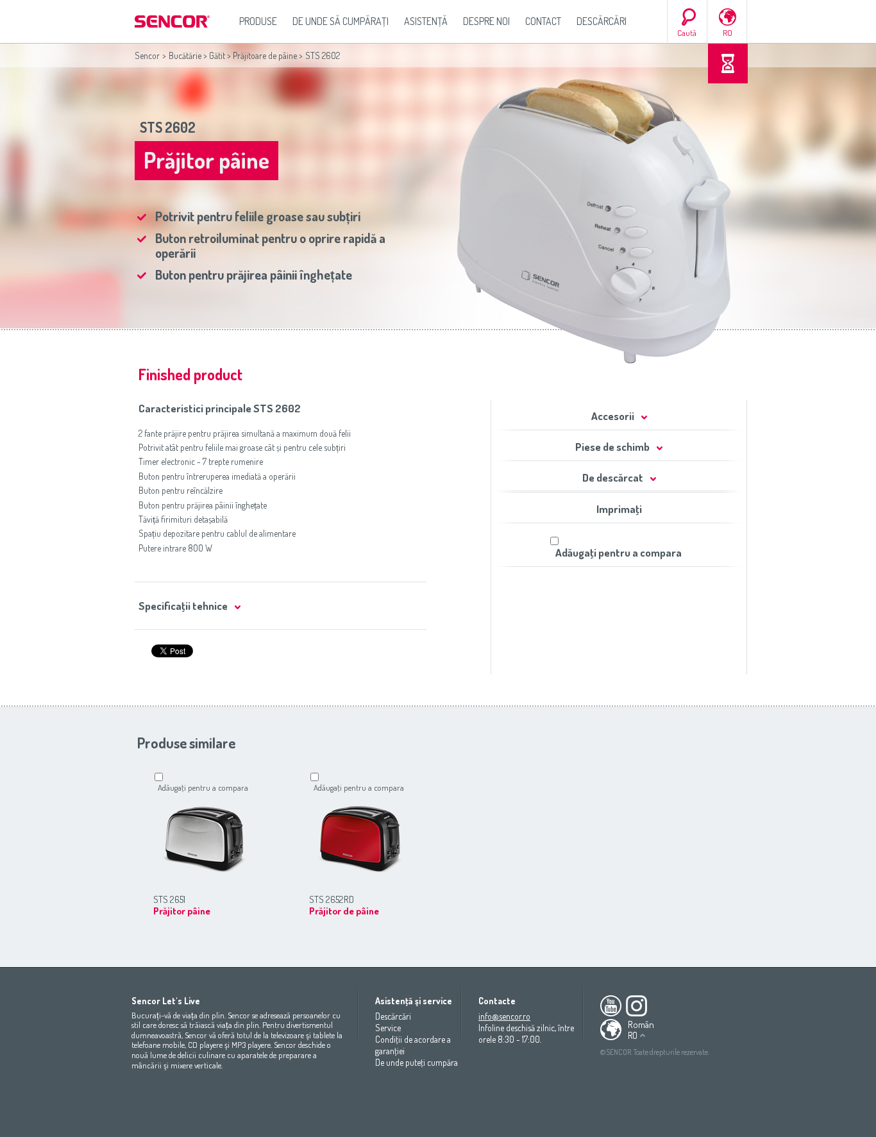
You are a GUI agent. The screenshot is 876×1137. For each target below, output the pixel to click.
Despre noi (486, 21)
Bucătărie (185, 55)
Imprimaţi (619, 509)
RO (727, 33)
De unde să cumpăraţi (340, 21)
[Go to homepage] (173, 21)
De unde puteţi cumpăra (416, 1062)
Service (388, 1027)
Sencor (147, 55)
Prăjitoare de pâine (265, 55)
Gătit (217, 55)
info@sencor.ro (504, 1016)
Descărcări (602, 21)
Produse (258, 21)
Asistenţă (426, 21)
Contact (543, 21)
